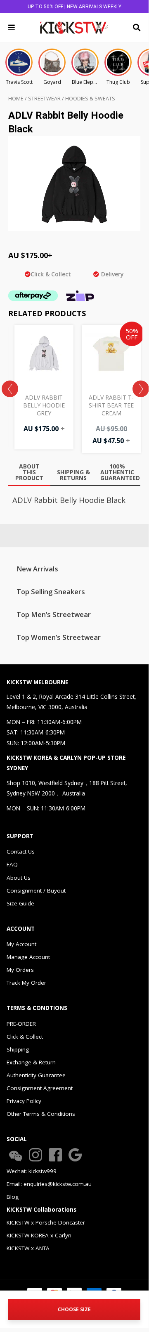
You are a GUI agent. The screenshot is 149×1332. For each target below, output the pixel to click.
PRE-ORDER (21, 1023)
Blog (13, 1196)
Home (16, 98)
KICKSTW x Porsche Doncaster (46, 1222)
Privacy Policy (24, 1101)
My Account (21, 944)
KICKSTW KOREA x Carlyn (39, 1235)
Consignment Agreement (40, 1088)
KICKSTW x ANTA (28, 1248)
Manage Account (28, 957)
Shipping (18, 1049)
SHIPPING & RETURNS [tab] (73, 475)
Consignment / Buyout (36, 890)
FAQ (12, 864)
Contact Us (21, 851)
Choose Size (74, 1309)
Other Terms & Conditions (41, 1113)
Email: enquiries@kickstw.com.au (49, 1184)
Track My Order (26, 982)
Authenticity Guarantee (36, 1075)
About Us (19, 877)
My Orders (20, 969)
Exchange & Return (31, 1062)
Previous (10, 389)
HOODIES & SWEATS (90, 98)
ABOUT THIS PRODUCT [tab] (29, 472)
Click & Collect (25, 1036)
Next (140, 389)
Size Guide (20, 903)
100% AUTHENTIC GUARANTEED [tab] (119, 472)
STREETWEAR (44, 98)
